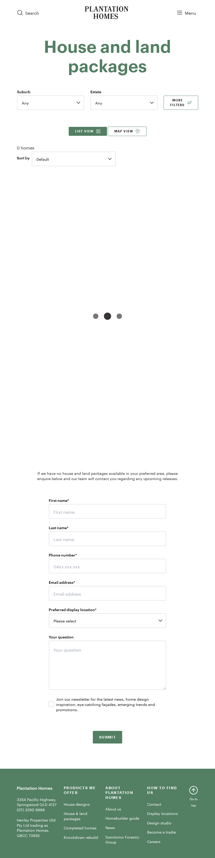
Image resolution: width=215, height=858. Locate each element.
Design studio (159, 822)
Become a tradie (161, 832)
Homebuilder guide (122, 818)
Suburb (23, 91)
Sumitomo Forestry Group (122, 839)
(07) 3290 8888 (31, 809)
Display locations (162, 813)
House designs (77, 804)
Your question (61, 636)
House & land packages (75, 815)
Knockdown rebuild (81, 837)
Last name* (58, 527)
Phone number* (63, 554)
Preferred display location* (72, 609)
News (110, 827)
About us (113, 809)
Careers (153, 841)
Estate (95, 91)
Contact (154, 804)
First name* (59, 500)
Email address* (62, 582)
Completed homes (80, 827)
